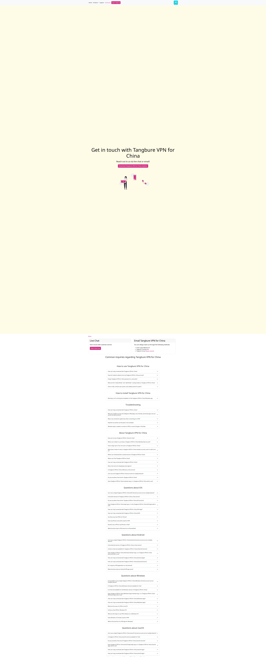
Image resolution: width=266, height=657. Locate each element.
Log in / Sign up (116, 2)
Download (107, 2)
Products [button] (95, 2)
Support (102, 2)
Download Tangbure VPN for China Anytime (133, 166)
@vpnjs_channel (150, 351)
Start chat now (95, 348)
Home (90, 2)
